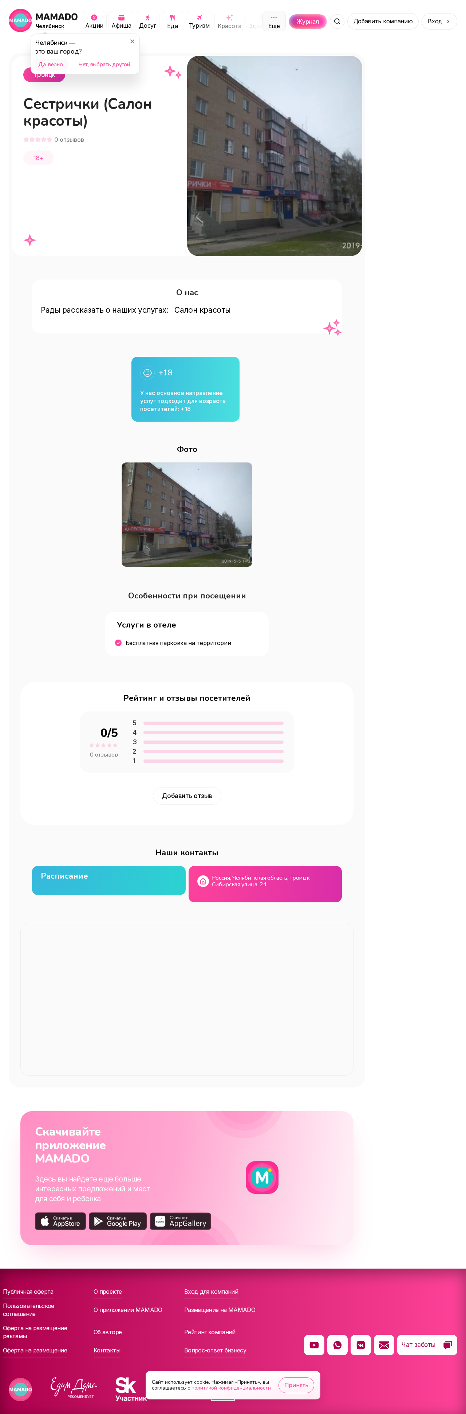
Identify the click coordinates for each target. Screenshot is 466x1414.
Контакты (107, 1350)
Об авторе (108, 1332)
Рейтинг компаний (210, 1332)
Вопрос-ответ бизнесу (215, 1350)
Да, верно (50, 64)
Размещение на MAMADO (219, 1309)
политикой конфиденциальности (231, 1387)
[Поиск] (337, 21)
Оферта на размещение (35, 1350)
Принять (296, 1385)
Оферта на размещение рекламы (35, 1332)
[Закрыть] (132, 41)
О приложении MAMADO (128, 1309)
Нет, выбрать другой (104, 64)
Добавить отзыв (187, 796)
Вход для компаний (211, 1291)
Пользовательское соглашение (28, 1309)
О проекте (108, 1291)
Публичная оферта (28, 1291)
